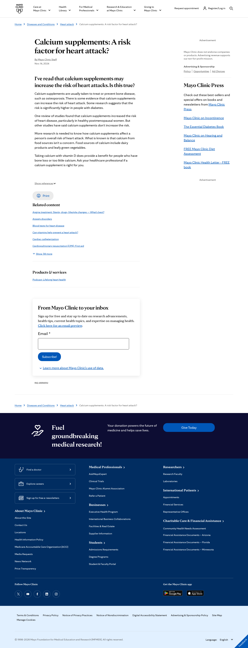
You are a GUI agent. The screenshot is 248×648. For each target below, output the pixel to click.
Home (18, 24)
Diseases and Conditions (41, 24)
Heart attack (67, 24)
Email (44, 333)
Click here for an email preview (60, 325)
